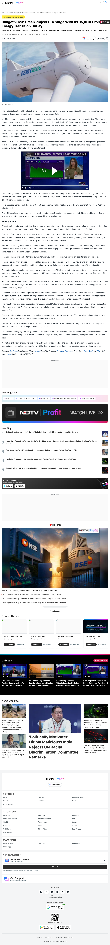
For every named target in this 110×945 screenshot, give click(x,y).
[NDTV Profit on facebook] (41, 892)
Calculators (7, 832)
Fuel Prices (76, 829)
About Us (39, 937)
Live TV (6, 801)
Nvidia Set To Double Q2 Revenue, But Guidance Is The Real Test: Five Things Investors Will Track (95, 723)
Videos (75, 825)
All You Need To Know (13, 636)
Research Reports (65, 636)
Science (41, 825)
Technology (42, 822)
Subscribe (9, 644)
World (5, 822)
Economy (24, 34)
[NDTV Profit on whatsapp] (68, 892)
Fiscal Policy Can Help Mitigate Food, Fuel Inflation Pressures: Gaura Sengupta (67, 683)
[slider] (55, 185)
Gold (91, 351)
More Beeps (54, 611)
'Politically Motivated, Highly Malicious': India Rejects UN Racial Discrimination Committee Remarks (54, 747)
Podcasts (76, 843)
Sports (74, 822)
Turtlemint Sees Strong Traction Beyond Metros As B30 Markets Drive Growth (13, 683)
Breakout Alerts (78, 797)
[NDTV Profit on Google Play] (46, 927)
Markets (6, 815)
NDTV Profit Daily (38, 636)
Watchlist (41, 797)
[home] (14, 2)
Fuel (85, 351)
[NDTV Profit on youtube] (62, 892)
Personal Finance (64, 351)
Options (75, 801)
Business (14, 351)
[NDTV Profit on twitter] (46, 892)
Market (38, 351)
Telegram (41, 843)
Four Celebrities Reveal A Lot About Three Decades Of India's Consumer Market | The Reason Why (13, 753)
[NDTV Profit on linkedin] (57, 892)
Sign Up (55, 867)
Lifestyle (6, 825)
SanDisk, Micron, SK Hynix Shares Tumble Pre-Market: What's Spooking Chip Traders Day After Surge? (95, 749)
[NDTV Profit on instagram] (52, 892)
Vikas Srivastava (13, 34)
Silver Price (42, 829)
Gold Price (7, 829)
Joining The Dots (93, 636)
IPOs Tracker (8, 804)
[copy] (107, 38)
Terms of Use (48, 937)
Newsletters (8, 843)
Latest (8, 354)
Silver (99, 351)
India (74, 819)
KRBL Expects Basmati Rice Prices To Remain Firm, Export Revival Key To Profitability (95, 683)
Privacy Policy (58, 937)
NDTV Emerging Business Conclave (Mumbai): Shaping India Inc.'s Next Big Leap (41, 683)
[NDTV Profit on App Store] (63, 927)
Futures (41, 801)
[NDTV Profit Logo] (55, 778)
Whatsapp (7, 847)
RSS (72, 937)
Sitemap (66, 937)
